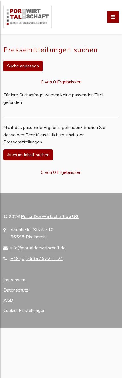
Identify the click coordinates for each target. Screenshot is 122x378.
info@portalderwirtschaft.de (38, 248)
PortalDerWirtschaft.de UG (50, 217)
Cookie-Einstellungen (24, 310)
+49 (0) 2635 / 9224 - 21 (36, 258)
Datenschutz (15, 290)
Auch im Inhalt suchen (28, 155)
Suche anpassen (23, 66)
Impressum (14, 280)
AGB (8, 300)
